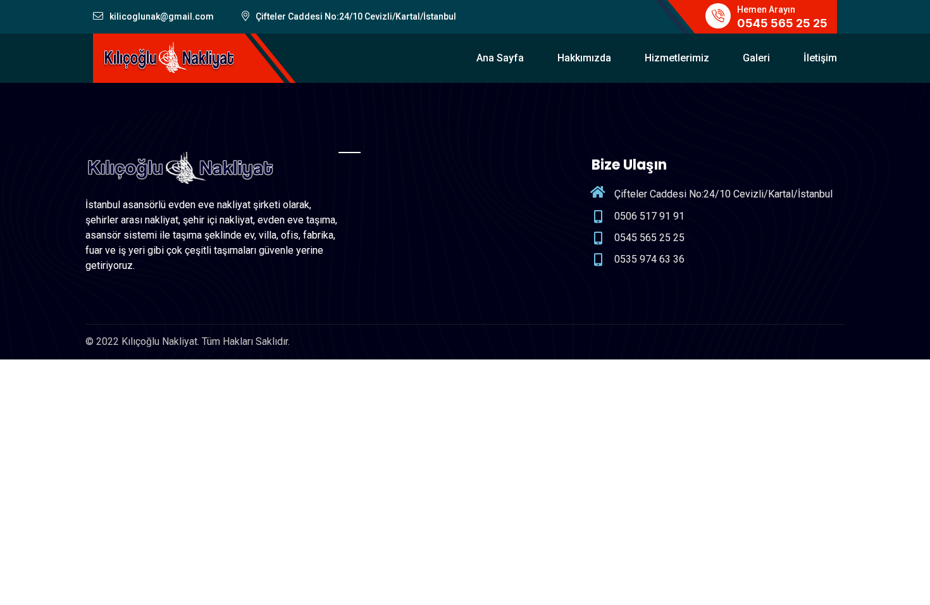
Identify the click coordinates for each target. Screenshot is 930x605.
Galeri (756, 58)
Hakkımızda (584, 58)
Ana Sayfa (500, 58)
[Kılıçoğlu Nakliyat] (168, 57)
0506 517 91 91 (649, 216)
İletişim (820, 58)
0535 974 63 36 (649, 259)
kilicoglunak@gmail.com (161, 16)
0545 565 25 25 (782, 23)
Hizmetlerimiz (677, 58)
